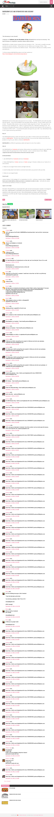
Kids (3, 199)
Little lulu (8, 425)
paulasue (8, 312)
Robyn (7, 271)
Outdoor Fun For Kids (23, 220)
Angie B (7, 286)
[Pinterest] (34, 2)
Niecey (7, 591)
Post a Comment (7, 781)
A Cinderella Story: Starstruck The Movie (9, 220)
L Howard (8, 230)
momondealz (8, 258)
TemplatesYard (23, 815)
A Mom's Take (8, 748)
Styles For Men (12, 788)
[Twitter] (31, 2)
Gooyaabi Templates (38, 815)
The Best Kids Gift (39, 220)
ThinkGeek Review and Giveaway (15, 794)
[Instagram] (36, 2)
